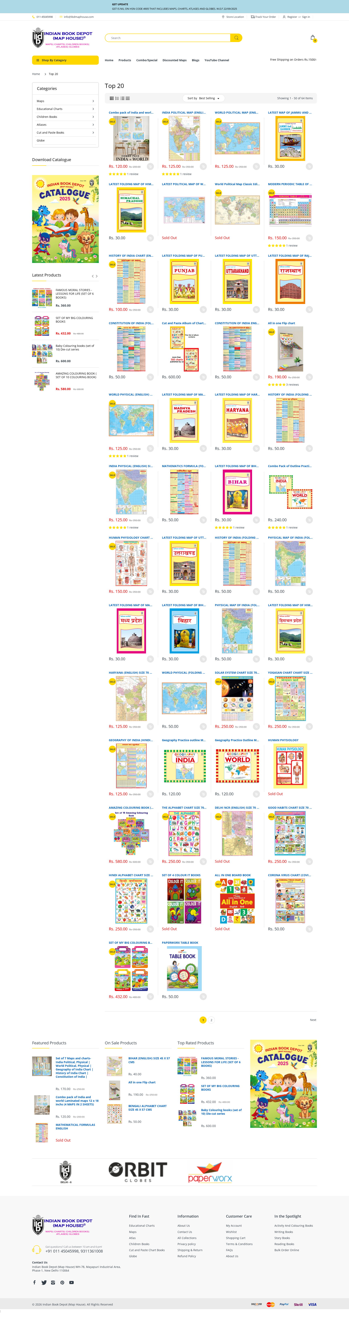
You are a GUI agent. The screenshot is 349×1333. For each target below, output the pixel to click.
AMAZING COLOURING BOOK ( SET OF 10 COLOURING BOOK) (76, 375)
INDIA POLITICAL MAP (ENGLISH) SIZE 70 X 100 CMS (184, 112)
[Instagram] (53, 1282)
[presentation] (93, 276)
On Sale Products (121, 1043)
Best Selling (207, 98)
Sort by (192, 98)
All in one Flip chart (281, 323)
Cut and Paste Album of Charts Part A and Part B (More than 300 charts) (184, 323)
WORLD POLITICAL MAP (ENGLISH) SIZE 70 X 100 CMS (237, 112)
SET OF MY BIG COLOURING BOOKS (74, 319)
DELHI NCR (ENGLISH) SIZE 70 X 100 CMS (237, 808)
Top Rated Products (196, 1043)
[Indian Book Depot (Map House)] (62, 37)
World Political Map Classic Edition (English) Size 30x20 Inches (237, 184)
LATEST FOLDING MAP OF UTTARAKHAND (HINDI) (184, 537)
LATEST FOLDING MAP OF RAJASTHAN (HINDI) (290, 256)
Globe (41, 140)
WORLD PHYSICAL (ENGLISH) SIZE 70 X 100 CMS (131, 394)
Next (313, 1020)
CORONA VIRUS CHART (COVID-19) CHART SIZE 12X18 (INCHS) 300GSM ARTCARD (290, 875)
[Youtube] (71, 1282)
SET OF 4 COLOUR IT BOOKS (181, 875)
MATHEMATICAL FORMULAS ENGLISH (75, 1126)
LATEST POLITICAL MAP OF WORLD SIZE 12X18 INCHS (184, 184)
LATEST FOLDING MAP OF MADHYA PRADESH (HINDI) (131, 605)
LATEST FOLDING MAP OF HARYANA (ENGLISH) (237, 394)
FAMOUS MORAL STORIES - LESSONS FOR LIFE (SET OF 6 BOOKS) (75, 293)
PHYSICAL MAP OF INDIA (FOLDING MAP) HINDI (237, 605)
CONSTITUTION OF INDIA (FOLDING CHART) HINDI (131, 323)
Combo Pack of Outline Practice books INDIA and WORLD (290, 466)
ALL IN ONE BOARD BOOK (233, 875)
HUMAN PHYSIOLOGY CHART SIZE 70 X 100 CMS (131, 537)
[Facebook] (34, 1282)
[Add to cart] (150, 166)
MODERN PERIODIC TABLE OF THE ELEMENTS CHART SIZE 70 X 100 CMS (290, 184)
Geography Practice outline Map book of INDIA (184, 740)
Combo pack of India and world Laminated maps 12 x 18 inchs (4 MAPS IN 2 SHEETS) (131, 112)
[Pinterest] (62, 1282)
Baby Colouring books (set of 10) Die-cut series (75, 347)
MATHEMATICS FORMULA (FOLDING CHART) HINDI (184, 466)
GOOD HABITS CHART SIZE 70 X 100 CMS (290, 808)
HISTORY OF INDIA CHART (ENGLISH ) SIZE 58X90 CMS (131, 256)
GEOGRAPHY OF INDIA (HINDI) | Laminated (131, 740)
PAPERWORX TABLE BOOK (180, 943)
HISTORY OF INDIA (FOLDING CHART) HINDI (290, 394)
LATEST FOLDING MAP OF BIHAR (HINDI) (184, 605)
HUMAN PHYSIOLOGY (283, 740)
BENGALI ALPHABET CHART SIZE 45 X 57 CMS (147, 1107)
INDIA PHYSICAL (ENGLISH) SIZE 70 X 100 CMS (131, 466)
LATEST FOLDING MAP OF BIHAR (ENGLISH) (237, 466)
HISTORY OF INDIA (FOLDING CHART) (237, 537)
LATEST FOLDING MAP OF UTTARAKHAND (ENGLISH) (237, 256)
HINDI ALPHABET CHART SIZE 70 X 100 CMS (131, 875)
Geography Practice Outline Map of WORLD (237, 740)
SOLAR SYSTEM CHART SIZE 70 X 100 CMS (237, 672)
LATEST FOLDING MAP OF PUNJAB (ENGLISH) (184, 256)
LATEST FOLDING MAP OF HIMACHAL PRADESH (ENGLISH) (131, 184)
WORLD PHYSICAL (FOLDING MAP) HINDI (184, 672)
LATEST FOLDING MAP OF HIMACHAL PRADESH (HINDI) (290, 605)
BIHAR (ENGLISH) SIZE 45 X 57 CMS (149, 1060)
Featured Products (49, 1043)
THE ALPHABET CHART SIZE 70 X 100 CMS (184, 808)
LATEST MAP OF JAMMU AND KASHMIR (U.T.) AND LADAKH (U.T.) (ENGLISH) (290, 112)
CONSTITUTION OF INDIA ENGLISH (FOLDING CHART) (237, 323)
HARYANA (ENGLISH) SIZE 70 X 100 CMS (131, 672)
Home (36, 74)
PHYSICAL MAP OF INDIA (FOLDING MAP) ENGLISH (290, 537)
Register (292, 17)
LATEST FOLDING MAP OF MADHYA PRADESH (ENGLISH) (184, 394)
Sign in (306, 17)
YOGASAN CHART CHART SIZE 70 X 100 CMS (290, 672)
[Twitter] (43, 1282)
